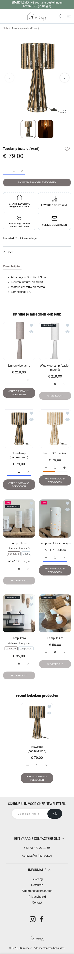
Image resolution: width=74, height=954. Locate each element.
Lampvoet (11, 648)
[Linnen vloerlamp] (19, 341)
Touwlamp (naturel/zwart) (19, 455)
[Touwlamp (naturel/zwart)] (19, 428)
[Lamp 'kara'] (19, 613)
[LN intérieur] (37, 16)
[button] (64, 77)
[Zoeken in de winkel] (61, 16)
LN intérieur (25, 948)
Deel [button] (9, 252)
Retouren (37, 885)
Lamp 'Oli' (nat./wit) (55, 453)
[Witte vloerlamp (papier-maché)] (55, 341)
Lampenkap (26, 648)
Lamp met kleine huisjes (55, 543)
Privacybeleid (37, 896)
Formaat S (13, 553)
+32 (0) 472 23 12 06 (37, 847)
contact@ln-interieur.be (37, 855)
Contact (37, 902)
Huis (5, 28)
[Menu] (69, 16)
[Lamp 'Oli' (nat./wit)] (55, 428)
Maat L (26, 553)
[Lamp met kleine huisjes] (55, 518)
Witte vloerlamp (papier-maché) (55, 367)
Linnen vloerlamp (19, 365)
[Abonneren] (54, 814)
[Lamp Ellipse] (19, 518)
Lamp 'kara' (18, 638)
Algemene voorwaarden (37, 890)
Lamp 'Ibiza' (55, 638)
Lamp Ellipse (19, 543)
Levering (37, 879)
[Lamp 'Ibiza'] (55, 613)
